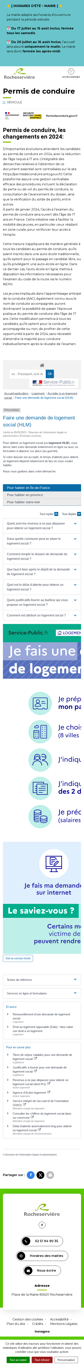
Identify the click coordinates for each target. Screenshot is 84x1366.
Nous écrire (46, 1270)
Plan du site (16, 1324)
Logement (38, 393)
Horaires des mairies (46, 1256)
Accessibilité (59, 1319)
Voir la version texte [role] (17, 958)
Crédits (37, 1324)
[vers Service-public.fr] (53, 383)
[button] (42, 525)
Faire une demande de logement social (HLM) (44, 397)
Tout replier (47, 514)
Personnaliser (66, 1360)
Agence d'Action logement (30, 1092)
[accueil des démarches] (42, 365)
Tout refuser (42, 1360)
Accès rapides (71, 77)
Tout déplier (69, 514)
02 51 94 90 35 (46, 1241)
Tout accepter (18, 1360)
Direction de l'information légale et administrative (31, 1154)
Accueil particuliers (16, 393)
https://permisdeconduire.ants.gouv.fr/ (32, 174)
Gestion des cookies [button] (28, 1319)
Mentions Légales (63, 1324)
